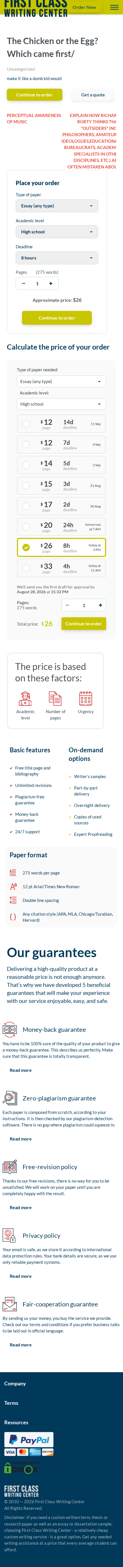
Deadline (24, 246)
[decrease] (23, 283)
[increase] (51, 283)
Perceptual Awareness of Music (34, 118)
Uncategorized (21, 69)
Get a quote (93, 94)
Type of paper (28, 194)
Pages (21, 272)
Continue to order (34, 94)
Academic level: (34, 392)
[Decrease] (67, 605)
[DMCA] (22, 1467)
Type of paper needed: (37, 369)
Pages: (23, 602)
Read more (21, 1070)
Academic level (30, 220)
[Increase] (100, 605)
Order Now (84, 7)
